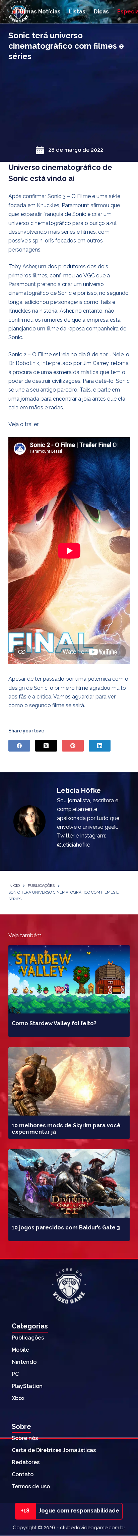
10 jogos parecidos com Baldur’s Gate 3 (66, 1227)
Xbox (18, 1398)
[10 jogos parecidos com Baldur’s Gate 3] (69, 1183)
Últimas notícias (38, 11)
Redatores (26, 1462)
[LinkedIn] (100, 746)
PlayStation (27, 1386)
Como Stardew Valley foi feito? (54, 1023)
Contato (22, 1474)
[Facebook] (19, 746)
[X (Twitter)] (46, 746)
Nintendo (24, 1362)
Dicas (101, 11)
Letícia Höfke (79, 790)
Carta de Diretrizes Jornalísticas (54, 1450)
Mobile (20, 1350)
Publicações (28, 1338)
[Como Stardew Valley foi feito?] (69, 979)
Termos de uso (31, 1486)
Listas (77, 11)
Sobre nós (25, 1438)
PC (15, 1374)
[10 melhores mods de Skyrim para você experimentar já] (69, 1081)
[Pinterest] (73, 746)
